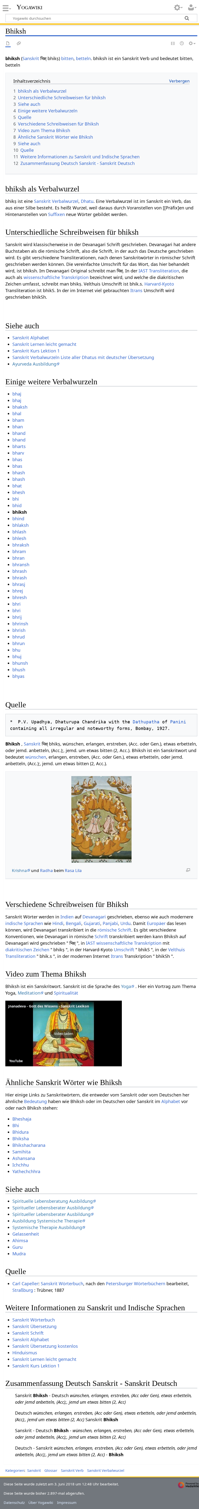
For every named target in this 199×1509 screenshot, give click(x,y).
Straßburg (22, 1290)
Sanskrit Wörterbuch (62, 1283)
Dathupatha (146, 721)
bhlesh (19, 538)
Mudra (19, 1254)
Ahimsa (20, 1240)
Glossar (50, 1470)
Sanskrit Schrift (28, 1333)
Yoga (126, 986)
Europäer (156, 923)
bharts (19, 446)
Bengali (73, 923)
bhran (18, 558)
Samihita (21, 1152)
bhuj (17, 656)
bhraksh (20, 545)
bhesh (18, 492)
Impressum (66, 1502)
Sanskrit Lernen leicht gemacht (44, 344)
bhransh (20, 564)
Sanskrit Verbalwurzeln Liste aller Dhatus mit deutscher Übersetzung (83, 357)
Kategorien (14, 1470)
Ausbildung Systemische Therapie (47, 1221)
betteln (83, 58)
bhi (15, 499)
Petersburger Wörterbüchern (135, 1283)
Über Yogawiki (40, 1502)
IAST (143, 271)
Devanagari (94, 917)
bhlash (19, 532)
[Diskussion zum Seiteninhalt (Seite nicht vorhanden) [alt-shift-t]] (19, 43)
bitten (67, 58)
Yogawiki (29, 7)
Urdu (125, 923)
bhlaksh (20, 525)
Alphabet (170, 1101)
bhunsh (20, 663)
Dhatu (87, 201)
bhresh (19, 597)
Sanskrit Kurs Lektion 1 (36, 351)
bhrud (18, 637)
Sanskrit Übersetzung (34, 1326)
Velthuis (176, 949)
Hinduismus (24, 1353)
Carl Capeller (25, 1283)
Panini (178, 721)
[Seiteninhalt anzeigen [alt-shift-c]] (8, 43)
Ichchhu (20, 1165)
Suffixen (56, 214)
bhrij (17, 617)
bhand (18, 433)
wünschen (35, 757)
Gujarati (92, 923)
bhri (16, 604)
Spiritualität (66, 993)
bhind (18, 518)
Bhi (15, 1125)
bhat (17, 486)
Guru (17, 1247)
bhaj (16, 394)
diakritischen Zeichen (27, 949)
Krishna (19, 870)
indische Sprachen (24, 923)
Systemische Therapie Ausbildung (47, 1227)
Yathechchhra (26, 1171)
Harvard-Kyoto (159, 284)
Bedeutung (35, 1101)
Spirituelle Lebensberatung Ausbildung (52, 1201)
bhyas (18, 676)
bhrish (18, 630)
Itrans (136, 290)
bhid (17, 505)
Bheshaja (21, 1119)
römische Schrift (114, 930)
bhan (17, 427)
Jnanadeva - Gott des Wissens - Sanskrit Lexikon (48, 1006)
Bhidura (20, 1132)
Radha (46, 870)
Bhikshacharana (28, 1145)
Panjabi (110, 923)
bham (18, 420)
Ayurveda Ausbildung (34, 364)
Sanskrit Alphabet (30, 338)
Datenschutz (14, 1502)
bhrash (19, 571)
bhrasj (18, 584)
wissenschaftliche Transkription (56, 277)
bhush (18, 670)
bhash (18, 473)
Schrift (101, 936)
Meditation (29, 993)
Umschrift (124, 949)
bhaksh (19, 407)
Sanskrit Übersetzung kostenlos (45, 1346)
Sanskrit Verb (72, 1470)
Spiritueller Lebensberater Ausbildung (51, 1208)
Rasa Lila (73, 870)
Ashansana (23, 1158)
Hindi (57, 923)
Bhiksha (20, 1138)
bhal (16, 413)
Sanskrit (30, 58)
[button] (63, 1033)
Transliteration (164, 271)
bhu (16, 650)
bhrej (17, 591)
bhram (19, 551)
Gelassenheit (25, 1234)
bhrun (18, 643)
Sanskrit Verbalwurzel (56, 201)
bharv (18, 453)
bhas (17, 459)
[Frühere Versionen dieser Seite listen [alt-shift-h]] (182, 43)
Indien (67, 917)
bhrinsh (20, 624)
